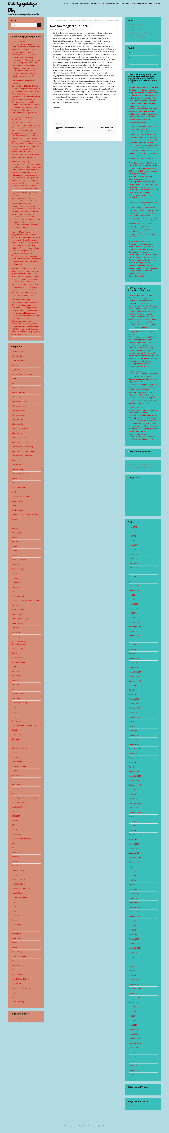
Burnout (15, 542)
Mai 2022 (132, 577)
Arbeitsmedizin (17, 424)
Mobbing (15, 789)
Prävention (16, 852)
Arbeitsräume (17, 460)
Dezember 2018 (135, 667)
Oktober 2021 (134, 586)
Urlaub (14, 943)
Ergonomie (16, 587)
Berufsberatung (18, 510)
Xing (13, 992)
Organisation (16, 834)
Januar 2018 (133, 704)
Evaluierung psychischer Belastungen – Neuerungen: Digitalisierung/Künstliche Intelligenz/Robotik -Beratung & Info (142, 78)
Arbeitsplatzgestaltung (20, 428)
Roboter (15, 866)
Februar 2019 (134, 658)
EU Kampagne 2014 (19, 596)
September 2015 (135, 785)
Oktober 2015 (134, 780)
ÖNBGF (14, 830)
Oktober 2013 (134, 862)
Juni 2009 (132, 1057)
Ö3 (13, 811)
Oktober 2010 (134, 993)
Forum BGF (125, 3)
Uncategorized (17, 934)
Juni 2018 (132, 685)
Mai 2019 (132, 649)
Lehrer (14, 753)
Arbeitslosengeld (18, 415)
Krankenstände (17, 734)
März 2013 (133, 889)
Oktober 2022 (134, 568)
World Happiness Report (21, 988)
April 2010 (132, 1020)
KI (12, 716)
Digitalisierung (17, 564)
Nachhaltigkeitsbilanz (20, 802)
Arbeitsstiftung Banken (20, 474)
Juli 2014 (132, 821)
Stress (14, 902)
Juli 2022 (132, 572)
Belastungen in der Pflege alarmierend (143, 202)
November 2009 (135, 1043)
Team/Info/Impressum (110, 3)
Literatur (15, 771)
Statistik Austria (17, 893)
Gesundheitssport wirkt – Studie (23, 268)
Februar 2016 (134, 771)
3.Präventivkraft (17, 352)
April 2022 (132, 581)
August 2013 (133, 867)
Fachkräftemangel (18, 610)
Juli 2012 (132, 921)
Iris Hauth (15, 685)
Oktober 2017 (134, 713)
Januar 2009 (133, 1075)
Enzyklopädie (16, 582)
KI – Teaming (16, 721)
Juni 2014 (132, 826)
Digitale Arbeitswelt (19, 560)
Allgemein (15, 370)
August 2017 (133, 722)
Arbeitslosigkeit (17, 419)
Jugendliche (16, 698)
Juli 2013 (132, 871)
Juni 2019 (132, 645)
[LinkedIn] (130, 62)
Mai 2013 (132, 880)
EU (13, 591)
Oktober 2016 (134, 753)
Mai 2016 (132, 762)
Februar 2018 (134, 699)
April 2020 (132, 617)
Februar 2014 (134, 844)
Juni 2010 (132, 1011)
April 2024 (132, 540)
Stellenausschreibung (20, 897)
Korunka (15, 730)
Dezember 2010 (135, 984)
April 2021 (132, 599)
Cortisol (14, 551)
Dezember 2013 (135, 853)
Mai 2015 (132, 794)
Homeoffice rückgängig (20, 162)
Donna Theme (87, 1126)
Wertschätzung (17, 965)
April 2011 (132, 971)
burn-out (15, 537)
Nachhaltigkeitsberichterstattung (24, 798)
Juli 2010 (132, 1007)
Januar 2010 (133, 1034)
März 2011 (133, 975)
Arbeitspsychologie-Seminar (22, 456)
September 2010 (135, 998)
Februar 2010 (134, 1030)
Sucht (14, 911)
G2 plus (14, 653)
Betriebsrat (16, 519)
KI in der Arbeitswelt (19, 41)
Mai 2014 (132, 830)
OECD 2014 (16, 816)
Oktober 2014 (134, 808)
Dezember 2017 (135, 708)
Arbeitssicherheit (18, 469)
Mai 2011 (132, 966)
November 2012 (135, 907)
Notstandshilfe (17, 807)
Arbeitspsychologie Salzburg (22, 447)
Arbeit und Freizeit (18, 388)
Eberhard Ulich (17, 573)
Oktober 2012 (134, 912)
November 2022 (135, 563)
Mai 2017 (132, 726)
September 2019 (135, 636)
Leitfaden (15, 757)
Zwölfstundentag (18, 1002)
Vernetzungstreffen (19, 956)
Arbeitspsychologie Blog (22, 6)
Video (14, 961)
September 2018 (135, 681)
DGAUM (15, 555)
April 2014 (132, 835)
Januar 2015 (133, 799)
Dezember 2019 (135, 622)
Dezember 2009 (135, 1039)
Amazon (15, 379)
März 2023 (133, 554)
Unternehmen (17, 938)
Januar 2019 (133, 663)
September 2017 (135, 717)
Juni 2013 (132, 876)
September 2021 (135, 590)
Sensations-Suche (18, 879)
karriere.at (15, 712)
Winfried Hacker (17, 974)
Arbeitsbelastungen (19, 406)
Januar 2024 (133, 545)
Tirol (13, 929)
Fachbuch (15, 605)
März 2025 (133, 527)
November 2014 (135, 803)
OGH (13, 825)
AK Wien (15, 365)
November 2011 (135, 948)
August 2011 (133, 957)
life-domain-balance (19, 766)
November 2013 (135, 857)
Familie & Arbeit (17, 614)
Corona (14, 546)
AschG (14, 492)
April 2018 (132, 690)
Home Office (16, 680)
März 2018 (133, 694)
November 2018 (135, 672)
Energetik (15, 578)
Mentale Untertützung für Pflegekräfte (143, 87)
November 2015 (135, 776)
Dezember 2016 (135, 744)
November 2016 (135, 749)
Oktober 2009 (134, 1048)
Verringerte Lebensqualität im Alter (142, 126)
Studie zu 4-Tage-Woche (21, 232)
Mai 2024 (132, 536)
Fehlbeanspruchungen (20, 619)
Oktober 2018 (134, 676)
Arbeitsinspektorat (19, 410)
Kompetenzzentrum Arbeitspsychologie (85, 3)
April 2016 (132, 767)
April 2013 (132, 885)
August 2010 (133, 1002)
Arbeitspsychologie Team (28, 36)
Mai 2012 (132, 930)
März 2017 (133, 731)
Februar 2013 (134, 894)
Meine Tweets (16, 1018)
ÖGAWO (15, 820)
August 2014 (133, 817)
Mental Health (17, 784)
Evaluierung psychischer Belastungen (146, 3)
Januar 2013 (133, 898)
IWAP (14, 689)
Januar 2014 (133, 848)
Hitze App (15, 671)
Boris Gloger (16, 533)
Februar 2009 (134, 1070)
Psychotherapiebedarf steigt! (139, 241)
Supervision (16, 916)
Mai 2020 (132, 613)
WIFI (13, 970)
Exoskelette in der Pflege (21, 300)
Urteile (14, 947)
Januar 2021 (133, 604)
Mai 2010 (132, 1016)
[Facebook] (130, 53)
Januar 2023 (133, 559)
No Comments (71, 29)
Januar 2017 (133, 740)
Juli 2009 (132, 1052)
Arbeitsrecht (16, 465)
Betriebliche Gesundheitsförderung (25, 515)
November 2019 (135, 627)
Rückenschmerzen (18, 870)
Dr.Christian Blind (18, 569)
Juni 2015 (132, 790)
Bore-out (15, 528)
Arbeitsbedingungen (19, 401)
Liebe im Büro (17, 762)
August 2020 (133, 608)
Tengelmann (16, 925)
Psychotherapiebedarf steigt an (140, 295)
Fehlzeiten (15, 628)
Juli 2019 (132, 640)
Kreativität (15, 739)
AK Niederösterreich (19, 361)
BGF (13, 524)
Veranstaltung (17, 952)
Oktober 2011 (134, 952)
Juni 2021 (132, 595)
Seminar (15, 875)
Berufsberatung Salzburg (137, 38)
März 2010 (133, 1025)
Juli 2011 (132, 962)
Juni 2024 (132, 531)
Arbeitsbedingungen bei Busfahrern (142, 163)
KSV (13, 743)
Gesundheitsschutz (19, 662)
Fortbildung (16, 637)
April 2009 (132, 1061)
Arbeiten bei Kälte (18, 392)
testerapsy (54, 29)
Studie (14, 906)
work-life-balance (18, 983)
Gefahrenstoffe (17, 658)
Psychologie (16, 857)
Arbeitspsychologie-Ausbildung (23, 451)
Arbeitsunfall (16, 478)
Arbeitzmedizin (17, 483)
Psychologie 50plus (142, 451)
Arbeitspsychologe (18, 433)
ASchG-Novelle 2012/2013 (21, 496)
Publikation (16, 861)
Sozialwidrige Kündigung (21, 888)
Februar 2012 (134, 939)
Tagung (15, 920)
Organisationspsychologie (21, 839)
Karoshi (14, 707)
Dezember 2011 (135, 943)
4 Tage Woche (17, 356)
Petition (14, 848)
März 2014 (133, 839)
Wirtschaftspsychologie (20, 979)
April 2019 (132, 654)
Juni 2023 (132, 550)
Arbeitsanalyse (17, 397)
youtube (15, 997)
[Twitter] (130, 57)
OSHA (14, 843)
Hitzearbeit (16, 676)
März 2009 (133, 1066)
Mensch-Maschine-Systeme (22, 780)
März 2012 (133, 934)
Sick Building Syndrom (20, 884)
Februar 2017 (134, 735)
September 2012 (135, 916)
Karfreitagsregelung (19, 703)
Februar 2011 (134, 980)
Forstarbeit (16, 632)
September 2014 (135, 812)
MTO (13, 793)
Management (17, 775)
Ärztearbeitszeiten (18, 487)
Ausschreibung (17, 501)
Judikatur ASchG (17, 694)
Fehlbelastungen (18, 623)
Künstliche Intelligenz (19, 748)
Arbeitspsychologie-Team (137, 30)
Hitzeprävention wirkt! (137, 371)
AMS (13, 383)
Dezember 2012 (135, 903)
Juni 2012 (132, 925)
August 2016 (133, 758)
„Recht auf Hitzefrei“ (136, 407)
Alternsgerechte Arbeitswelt (22, 374)
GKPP (14, 667)
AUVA (14, 505)
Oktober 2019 (134, 631)
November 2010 (135, 989)
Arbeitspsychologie (19, 437)
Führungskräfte (17, 648)
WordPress (103, 1126)
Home (66, 3)
